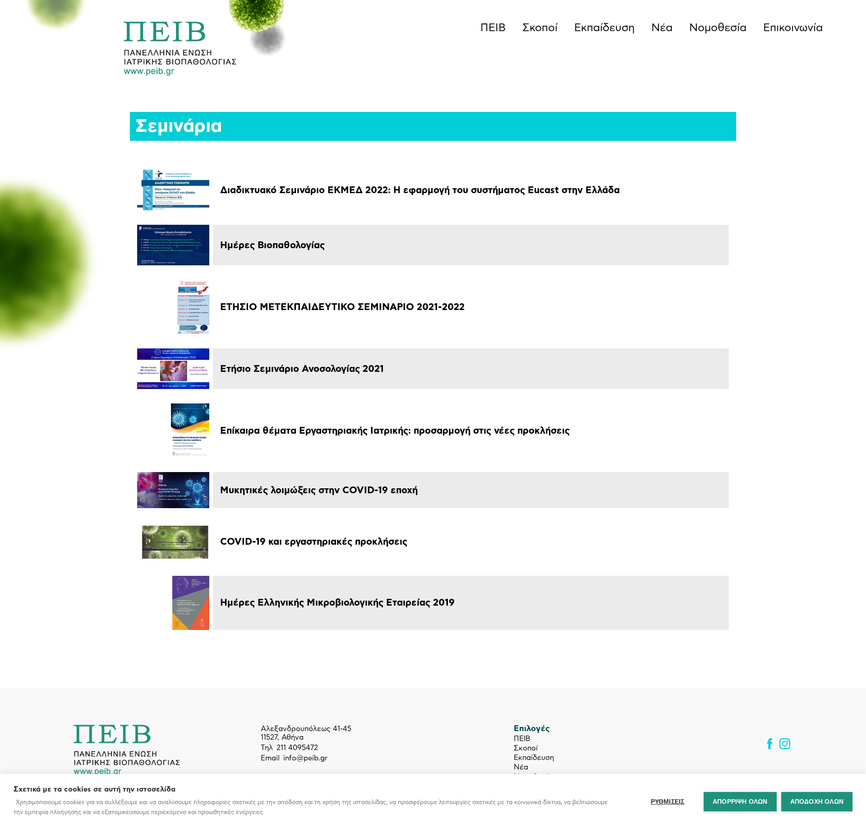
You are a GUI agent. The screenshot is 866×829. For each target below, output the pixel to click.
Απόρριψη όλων (740, 801)
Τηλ (267, 747)
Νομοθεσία (717, 28)
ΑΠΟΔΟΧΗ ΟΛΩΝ (816, 801)
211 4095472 (297, 747)
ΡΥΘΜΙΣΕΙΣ (668, 801)
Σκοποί (539, 28)
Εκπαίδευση (604, 28)
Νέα (662, 28)
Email (270, 758)
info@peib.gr (305, 758)
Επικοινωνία (793, 28)
